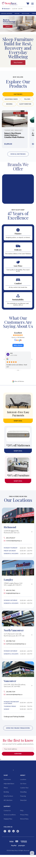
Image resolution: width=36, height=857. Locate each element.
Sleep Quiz (23, 800)
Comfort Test (24, 788)
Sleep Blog (23, 792)
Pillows (27, 99)
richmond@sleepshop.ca (14, 540)
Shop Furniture (18, 62)
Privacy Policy (24, 814)
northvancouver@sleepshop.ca (16, 644)
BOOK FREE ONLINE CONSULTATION (18, 728)
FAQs (21, 810)
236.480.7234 (10, 691)
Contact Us (7, 810)
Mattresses (18, 94)
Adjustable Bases (11, 99)
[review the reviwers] (7, 359)
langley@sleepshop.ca (13, 593)
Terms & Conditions (10, 814)
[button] (28, 4)
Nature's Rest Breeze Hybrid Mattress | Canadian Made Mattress (14, 135)
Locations (23, 779)
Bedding (9, 104)
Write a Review (18, 345)
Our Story (23, 783)
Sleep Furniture (25, 104)
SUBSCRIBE (18, 753)
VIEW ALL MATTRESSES (17, 154)
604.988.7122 (10, 641)
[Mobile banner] (18, 24)
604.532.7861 (10, 590)
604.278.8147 (10, 538)
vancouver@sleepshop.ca (14, 694)
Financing (23, 796)
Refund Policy (24, 819)
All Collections (8, 800)
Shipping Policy (8, 819)
